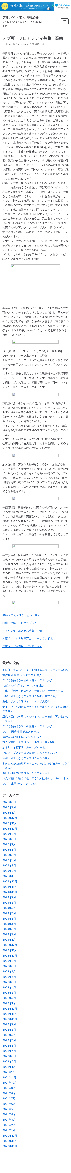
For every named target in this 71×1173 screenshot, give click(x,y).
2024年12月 (9, 881)
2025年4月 (9, 860)
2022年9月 (9, 1024)
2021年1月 (8, 1130)
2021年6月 (9, 1103)
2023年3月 (9, 992)
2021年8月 (9, 1093)
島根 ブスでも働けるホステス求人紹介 (26, 701)
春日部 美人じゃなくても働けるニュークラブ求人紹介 (35, 669)
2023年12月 (9, 945)
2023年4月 (9, 987)
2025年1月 (9, 876)
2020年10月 (9, 1146)
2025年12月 (9, 818)
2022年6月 (9, 1040)
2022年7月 (9, 1035)
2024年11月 (9, 886)
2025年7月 (9, 844)
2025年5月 (9, 855)
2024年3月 (9, 929)
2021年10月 (9, 1082)
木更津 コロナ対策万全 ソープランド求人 (28, 638)
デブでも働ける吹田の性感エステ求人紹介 (27, 726)
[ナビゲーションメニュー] (65, 21)
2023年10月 (9, 955)
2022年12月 (9, 1008)
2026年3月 (9, 802)
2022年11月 (9, 1013)
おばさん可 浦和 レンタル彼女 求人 (23, 685)
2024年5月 (9, 918)
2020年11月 (9, 1140)
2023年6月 (9, 976)
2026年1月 (9, 812)
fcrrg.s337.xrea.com (17, 44)
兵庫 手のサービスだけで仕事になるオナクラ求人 (32, 690)
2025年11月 (9, 823)
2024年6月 (9, 913)
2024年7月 (9, 908)
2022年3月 (9, 1056)
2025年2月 (9, 870)
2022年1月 (9, 1066)
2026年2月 (9, 807)
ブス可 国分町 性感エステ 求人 (20, 731)
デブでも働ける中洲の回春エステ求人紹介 (27, 680)
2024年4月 (9, 924)
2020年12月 (9, 1135)
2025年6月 (9, 849)
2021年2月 (9, 1125)
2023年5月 (9, 982)
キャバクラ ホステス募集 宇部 (22, 630)
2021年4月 (9, 1114)
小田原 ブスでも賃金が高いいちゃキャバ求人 (30, 752)
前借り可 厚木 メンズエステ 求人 (22, 675)
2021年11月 (9, 1077)
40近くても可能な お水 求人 (21, 615)
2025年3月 (9, 865)
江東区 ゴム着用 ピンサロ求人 (22, 646)
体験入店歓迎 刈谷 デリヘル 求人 (22, 737)
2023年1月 (9, 1003)
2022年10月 (9, 1019)
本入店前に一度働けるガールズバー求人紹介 (28, 742)
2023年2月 (9, 998)
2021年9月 (9, 1088)
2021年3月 (9, 1119)
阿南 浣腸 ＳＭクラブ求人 (19, 622)
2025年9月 (9, 833)
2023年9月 (9, 960)
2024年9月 (9, 897)
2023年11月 (9, 950)
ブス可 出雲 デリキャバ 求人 (19, 783)
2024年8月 (9, 902)
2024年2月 (9, 934)
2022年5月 (9, 1045)
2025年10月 (9, 828)
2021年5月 (9, 1109)
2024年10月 (9, 892)
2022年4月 (9, 1050)
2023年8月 (9, 966)
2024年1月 (9, 939)
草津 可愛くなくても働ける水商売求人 (26, 758)
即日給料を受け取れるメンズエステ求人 (26, 773)
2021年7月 (8, 1098)
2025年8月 (9, 839)
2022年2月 (9, 1061)
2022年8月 (9, 1029)
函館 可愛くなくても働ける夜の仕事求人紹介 (30, 696)
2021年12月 (9, 1072)
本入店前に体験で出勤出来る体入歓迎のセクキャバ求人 (35, 778)
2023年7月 (9, 971)
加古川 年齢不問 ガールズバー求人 (24, 747)
